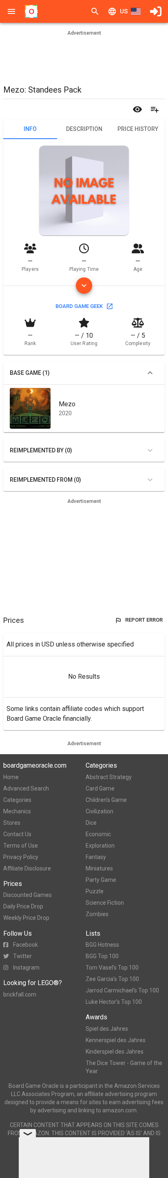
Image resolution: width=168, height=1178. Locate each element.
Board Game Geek (79, 306)
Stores (11, 822)
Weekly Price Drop (26, 917)
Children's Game (106, 800)
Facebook (25, 944)
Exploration (100, 845)
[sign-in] (155, 11)
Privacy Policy (20, 857)
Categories (17, 800)
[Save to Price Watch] (137, 109)
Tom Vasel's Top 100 (112, 967)
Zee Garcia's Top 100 (112, 979)
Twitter (22, 956)
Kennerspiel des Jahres (116, 1040)
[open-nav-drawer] (11, 11)
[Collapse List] (150, 373)
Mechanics (17, 811)
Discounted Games (27, 895)
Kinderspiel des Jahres (115, 1051)
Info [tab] (30, 129)
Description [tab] (84, 129)
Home (11, 777)
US (124, 11)
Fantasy (96, 857)
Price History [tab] (137, 129)
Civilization (99, 811)
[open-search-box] (95, 11)
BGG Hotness (102, 944)
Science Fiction (105, 902)
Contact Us (17, 834)
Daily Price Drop (23, 906)
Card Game (100, 788)
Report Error (144, 620)
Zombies (97, 914)
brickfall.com (19, 994)
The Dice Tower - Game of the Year (124, 1067)
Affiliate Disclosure (27, 868)
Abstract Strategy (109, 777)
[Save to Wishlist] (154, 109)
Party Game (101, 880)
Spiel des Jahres (107, 1028)
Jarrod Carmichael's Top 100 (122, 990)
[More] (84, 285)
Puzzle (95, 891)
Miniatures (99, 868)
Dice (91, 822)
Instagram (26, 967)
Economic (98, 834)
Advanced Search (26, 788)
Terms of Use (20, 845)
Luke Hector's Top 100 (114, 1002)
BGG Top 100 (102, 956)
